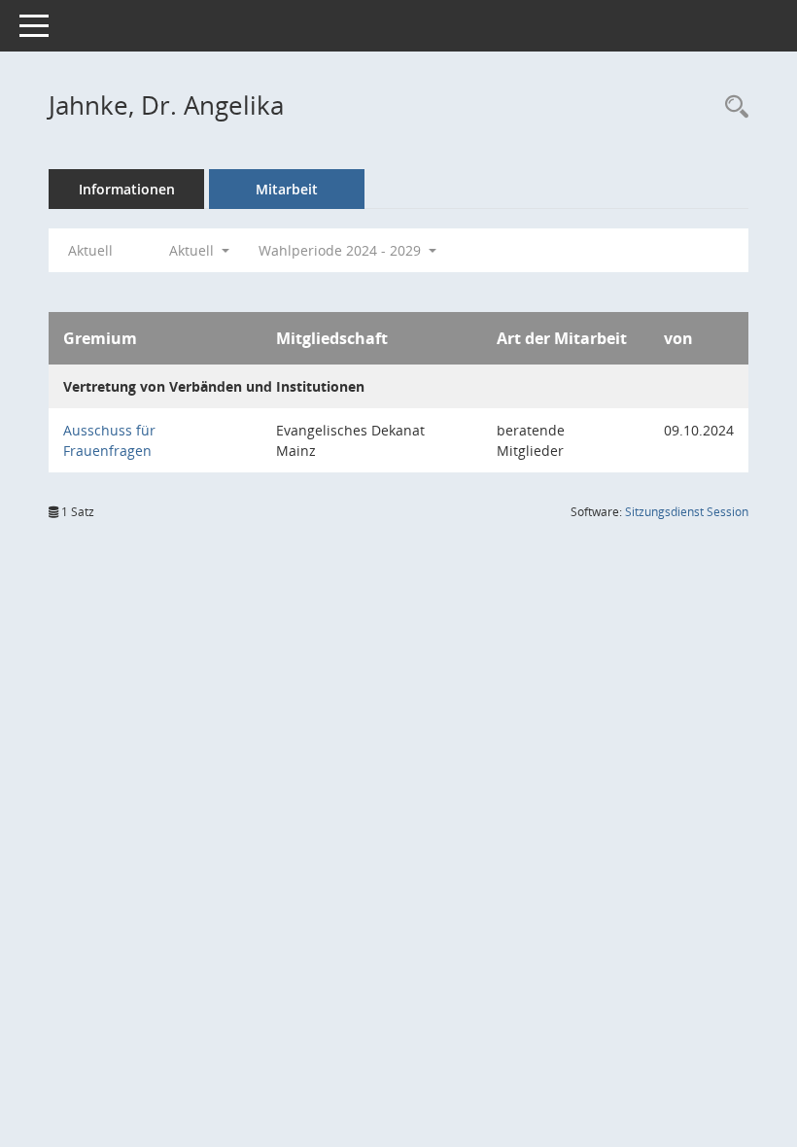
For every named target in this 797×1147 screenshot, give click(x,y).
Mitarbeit (287, 189)
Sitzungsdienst (686, 512)
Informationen (127, 189)
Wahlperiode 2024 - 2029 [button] (342, 250)
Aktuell (90, 250)
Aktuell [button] (193, 250)
